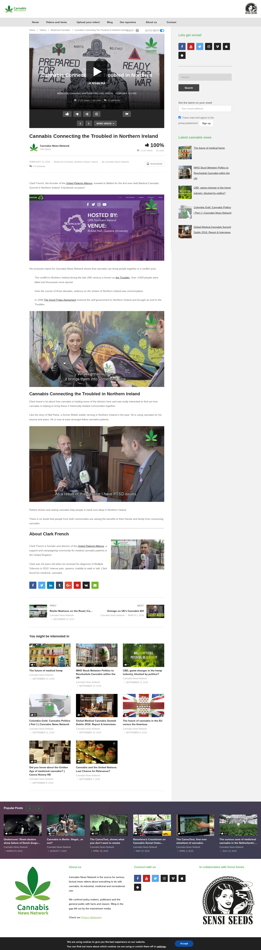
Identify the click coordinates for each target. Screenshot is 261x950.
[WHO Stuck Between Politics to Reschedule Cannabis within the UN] (96, 655)
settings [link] (161, 946)
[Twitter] (199, 46)
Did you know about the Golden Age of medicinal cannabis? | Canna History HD (48, 771)
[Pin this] (77, 585)
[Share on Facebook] (32, 585)
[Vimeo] (217, 46)
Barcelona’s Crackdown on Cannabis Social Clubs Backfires (149, 841)
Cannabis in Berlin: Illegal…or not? (65, 841)
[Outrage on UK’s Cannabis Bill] (132, 611)
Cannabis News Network (54, 145)
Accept (184, 943)
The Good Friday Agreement (60, 299)
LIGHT (130, 30)
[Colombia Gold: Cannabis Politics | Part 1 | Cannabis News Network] (50, 705)
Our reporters (128, 22)
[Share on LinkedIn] (50, 585)
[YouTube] (190, 46)
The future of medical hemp (46, 670)
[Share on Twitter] (41, 585)
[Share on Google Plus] (68, 585)
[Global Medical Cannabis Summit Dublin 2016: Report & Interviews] (96, 705)
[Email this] (95, 585)
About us (151, 22)
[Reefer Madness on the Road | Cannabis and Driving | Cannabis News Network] (61, 612)
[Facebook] (182, 46)
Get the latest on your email (195, 102)
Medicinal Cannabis (60, 30)
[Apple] (226, 46)
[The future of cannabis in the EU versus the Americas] (143, 705)
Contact (171, 22)
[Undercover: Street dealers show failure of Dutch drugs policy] (23, 825)
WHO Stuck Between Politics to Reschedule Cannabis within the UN (95, 674)
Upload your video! (88, 22)
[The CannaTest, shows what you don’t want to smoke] (109, 825)
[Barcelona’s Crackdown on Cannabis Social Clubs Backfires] (152, 825)
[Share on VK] (86, 585)
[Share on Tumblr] (59, 585)
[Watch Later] (96, 114)
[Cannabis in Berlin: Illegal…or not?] (66, 825)
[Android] (182, 55)
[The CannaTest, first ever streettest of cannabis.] (195, 825)
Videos (43, 30)
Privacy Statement (91, 917)
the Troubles (123, 277)
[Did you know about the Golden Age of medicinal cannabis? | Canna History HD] (50, 752)
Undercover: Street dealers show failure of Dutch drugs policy (21, 841)
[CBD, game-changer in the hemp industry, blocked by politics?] (143, 655)
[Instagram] (208, 46)
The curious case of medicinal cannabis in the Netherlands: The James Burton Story (237, 841)
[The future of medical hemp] (50, 655)
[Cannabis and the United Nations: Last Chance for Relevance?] (96, 752)
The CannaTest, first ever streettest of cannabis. (191, 841)
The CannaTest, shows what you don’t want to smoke (107, 841)
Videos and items (56, 22)
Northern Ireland (93, 93)
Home (35, 22)
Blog (110, 22)
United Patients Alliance (79, 183)
